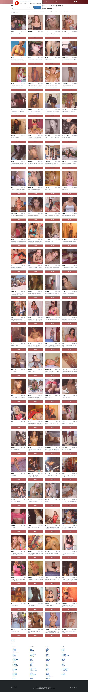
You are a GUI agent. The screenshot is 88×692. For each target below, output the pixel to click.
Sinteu (63, 649)
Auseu (14, 651)
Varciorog (64, 671)
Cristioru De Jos (32, 654)
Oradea (47, 653)
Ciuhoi (30, 649)
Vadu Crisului (64, 669)
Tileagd (63, 663)
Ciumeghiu (31, 650)
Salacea (47, 670)
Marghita (47, 648)
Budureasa (15, 665)
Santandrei (48, 678)
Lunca (30, 676)
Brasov (53, 1)
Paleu (47, 655)
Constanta (48, 1)
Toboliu (63, 665)
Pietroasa (48, 656)
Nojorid (47, 649)
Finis (30, 664)
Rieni (47, 664)
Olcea (47, 651)
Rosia (47, 665)
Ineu (30, 671)
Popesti (47, 660)
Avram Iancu (15, 653)
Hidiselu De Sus (32, 668)
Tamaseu (64, 656)
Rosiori (47, 666)
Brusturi (15, 664)
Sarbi (63, 646)
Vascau (63, 673)
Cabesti (14, 670)
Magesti (47, 646)
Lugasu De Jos (32, 675)
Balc (14, 654)
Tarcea (63, 659)
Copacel (31, 653)
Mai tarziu (29, 7)
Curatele (31, 655)
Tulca (63, 666)
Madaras (31, 678)
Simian (63, 648)
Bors (14, 661)
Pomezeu (48, 659)
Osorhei (47, 654)
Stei (62, 653)
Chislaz (31, 648)
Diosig (30, 659)
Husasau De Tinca (33, 670)
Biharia (14, 658)
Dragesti (31, 663)
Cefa (14, 675)
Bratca (14, 663)
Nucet (47, 650)
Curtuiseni (31, 656)
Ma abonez (37, 7)
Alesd (14, 649)
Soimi (63, 650)
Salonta (47, 673)
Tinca (63, 664)
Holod (30, 669)
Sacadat (47, 668)
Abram (14, 646)
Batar (14, 655)
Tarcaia (63, 658)
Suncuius (64, 654)
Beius (14, 656)
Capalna (15, 673)
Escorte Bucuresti (47, 687)
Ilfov (57, 1)
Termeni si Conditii (39, 687)
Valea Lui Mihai (65, 670)
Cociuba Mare (32, 651)
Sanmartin (48, 675)
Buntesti (15, 669)
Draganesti (31, 661)
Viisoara (63, 674)
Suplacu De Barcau (65, 655)
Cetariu (14, 678)
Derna (30, 658)
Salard (47, 671)
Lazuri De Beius (32, 674)
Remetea (47, 663)
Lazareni (31, 673)
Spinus (63, 651)
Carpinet (15, 674)
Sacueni (47, 669)
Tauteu (63, 660)
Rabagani (48, 661)
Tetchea (63, 661)
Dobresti (31, 660)
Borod (14, 660)
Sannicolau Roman (49, 676)
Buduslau (15, 666)
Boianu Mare (15, 659)
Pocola (47, 658)
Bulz (14, 668)
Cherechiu (31, 646)
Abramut (15, 648)
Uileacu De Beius (65, 668)
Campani (15, 671)
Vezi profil (18, 37)
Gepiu (30, 665)
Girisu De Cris (32, 666)
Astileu (14, 650)
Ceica (14, 676)
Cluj (43, 1)
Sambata (47, 674)
